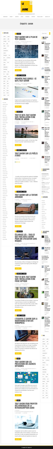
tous (28, 243)
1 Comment (17, 123)
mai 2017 (4, 202)
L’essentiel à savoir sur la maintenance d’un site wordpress (26, 320)
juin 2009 (4, 237)
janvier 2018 (4, 188)
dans (4, 57)
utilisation (31, 243)
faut (22, 83)
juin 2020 (4, 139)
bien (4, 43)
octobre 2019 (5, 153)
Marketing (16, 16)
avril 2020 (4, 142)
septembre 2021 (5, 122)
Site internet (43, 222)
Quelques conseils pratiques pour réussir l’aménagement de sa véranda (47, 306)
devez (23, 243)
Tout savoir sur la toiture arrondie (26, 195)
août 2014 (4, 233)
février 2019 (4, 168)
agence (9, 36)
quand (4, 81)
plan (25, 41)
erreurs (4, 62)
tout (4, 92)
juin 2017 (4, 201)
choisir (4, 45)
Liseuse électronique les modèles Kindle (45, 175)
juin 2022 (4, 111)
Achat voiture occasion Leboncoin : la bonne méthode (47, 79)
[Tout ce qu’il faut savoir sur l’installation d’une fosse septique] (26, 292)
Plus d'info (17, 70)
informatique (5, 69)
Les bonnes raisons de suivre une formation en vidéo (47, 294)
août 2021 (4, 124)
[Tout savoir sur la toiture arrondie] (26, 208)
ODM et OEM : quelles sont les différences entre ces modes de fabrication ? (47, 132)
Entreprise (33, 16)
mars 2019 (4, 166)
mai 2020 (4, 141)
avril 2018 (4, 182)
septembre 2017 (5, 195)
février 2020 (4, 146)
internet (4, 71)
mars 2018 (4, 184)
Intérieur (18, 150)
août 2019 (4, 157)
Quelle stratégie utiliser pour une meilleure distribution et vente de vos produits (47, 146)
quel (7, 81)
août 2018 (4, 179)
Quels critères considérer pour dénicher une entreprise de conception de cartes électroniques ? (47, 116)
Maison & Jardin (39, 16)
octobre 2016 (5, 215)
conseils (4, 52)
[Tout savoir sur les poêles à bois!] (26, 167)
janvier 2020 (5, 148)
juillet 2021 (4, 126)
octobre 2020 (5, 131)
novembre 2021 (5, 119)
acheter (4, 36)
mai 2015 (4, 230)
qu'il (28, 83)
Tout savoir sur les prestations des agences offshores (25, 363)
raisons (4, 85)
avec (9, 41)
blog (7, 43)
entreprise (4, 59)
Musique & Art (47, 16)
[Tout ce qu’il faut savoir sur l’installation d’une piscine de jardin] (26, 131)
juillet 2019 (4, 159)
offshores (26, 368)
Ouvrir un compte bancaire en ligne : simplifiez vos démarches (47, 58)
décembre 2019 (5, 150)
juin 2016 (4, 223)
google (4, 64)
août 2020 (4, 135)
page (26, 83)
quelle (4, 83)
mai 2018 (4, 181)
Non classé (43, 215)
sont (4, 90)
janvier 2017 (4, 210)
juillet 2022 (4, 110)
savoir (4, 88)
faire (8, 62)
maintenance (22, 326)
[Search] (49, 33)
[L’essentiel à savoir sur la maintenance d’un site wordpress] (26, 335)
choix (8, 45)
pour (9, 76)
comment (4, 48)
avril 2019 (4, 164)
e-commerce (8, 57)
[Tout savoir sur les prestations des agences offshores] (26, 377)
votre (8, 95)
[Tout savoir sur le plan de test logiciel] (26, 51)
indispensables (5, 67)
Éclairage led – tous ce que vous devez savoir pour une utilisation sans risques (26, 237)
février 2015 (4, 232)
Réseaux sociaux (44, 218)
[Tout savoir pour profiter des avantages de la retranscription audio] (26, 422)
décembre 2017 (5, 190)
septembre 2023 (5, 104)
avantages (4, 41)
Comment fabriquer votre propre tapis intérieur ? (47, 281)
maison (7, 74)
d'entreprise (5, 55)
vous (34, 243)
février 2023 (4, 106)
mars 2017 (4, 206)
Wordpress (23, 315)
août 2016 (4, 219)
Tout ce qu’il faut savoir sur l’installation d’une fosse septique (25, 278)
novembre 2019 (5, 151)
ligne (8, 71)
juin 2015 (4, 228)
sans (8, 85)
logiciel (23, 41)
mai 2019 (4, 162)
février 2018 (4, 186)
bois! (22, 158)
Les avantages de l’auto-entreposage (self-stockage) (46, 184)
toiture (8, 90)
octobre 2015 (5, 226)
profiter (9, 78)
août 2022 (4, 108)
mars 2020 (4, 144)
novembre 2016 (5, 213)
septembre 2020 (5, 133)
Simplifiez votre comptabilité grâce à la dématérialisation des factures (48, 101)
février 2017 (4, 208)
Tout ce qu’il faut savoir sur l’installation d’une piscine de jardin (25, 117)
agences (4, 38)
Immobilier (43, 202)
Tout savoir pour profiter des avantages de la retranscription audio (26, 405)
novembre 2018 (5, 173)
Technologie (27, 16)
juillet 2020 (4, 137)
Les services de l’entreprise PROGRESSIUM (47, 69)
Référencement (23, 75)
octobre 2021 (5, 120)
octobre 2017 (5, 193)
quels (8, 83)
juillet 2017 (4, 199)
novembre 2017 (5, 192)
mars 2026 (4, 102)
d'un (9, 55)
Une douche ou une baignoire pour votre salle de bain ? (47, 268)
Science (22, 16)
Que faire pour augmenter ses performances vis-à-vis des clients (47, 159)
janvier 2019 (4, 170)
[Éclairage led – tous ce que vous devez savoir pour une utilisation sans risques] (26, 253)
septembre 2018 (5, 177)
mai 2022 (4, 113)
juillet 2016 (4, 221)
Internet (11, 16)
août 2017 (4, 197)
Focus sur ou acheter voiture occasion (47, 90)
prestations (30, 368)
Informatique (5, 16)
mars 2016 (4, 224)
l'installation (26, 121)
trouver (8, 92)
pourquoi (4, 78)
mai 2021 (4, 128)
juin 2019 (4, 161)
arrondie (23, 199)
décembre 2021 (5, 117)
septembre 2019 (5, 155)
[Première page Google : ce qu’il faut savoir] (26, 92)
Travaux (24, 191)
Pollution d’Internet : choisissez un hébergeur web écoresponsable (48, 239)
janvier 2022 (4, 115)
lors (4, 74)
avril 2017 (4, 204)
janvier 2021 (4, 130)
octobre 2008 (5, 239)
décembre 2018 (5, 172)
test (29, 41)
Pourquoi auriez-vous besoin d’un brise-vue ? (46, 179)
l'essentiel (18, 326)
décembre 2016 (5, 212)
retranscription (26, 411)
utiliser (4, 95)
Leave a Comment (18, 42)
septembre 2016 (5, 217)
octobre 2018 (5, 175)
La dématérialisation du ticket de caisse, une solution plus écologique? (48, 45)
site (7, 88)
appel (8, 38)
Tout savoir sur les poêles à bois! (26, 154)
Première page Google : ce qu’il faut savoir (25, 79)
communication (5, 50)
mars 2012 (4, 235)
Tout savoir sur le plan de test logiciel (26, 38)
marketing (4, 76)
